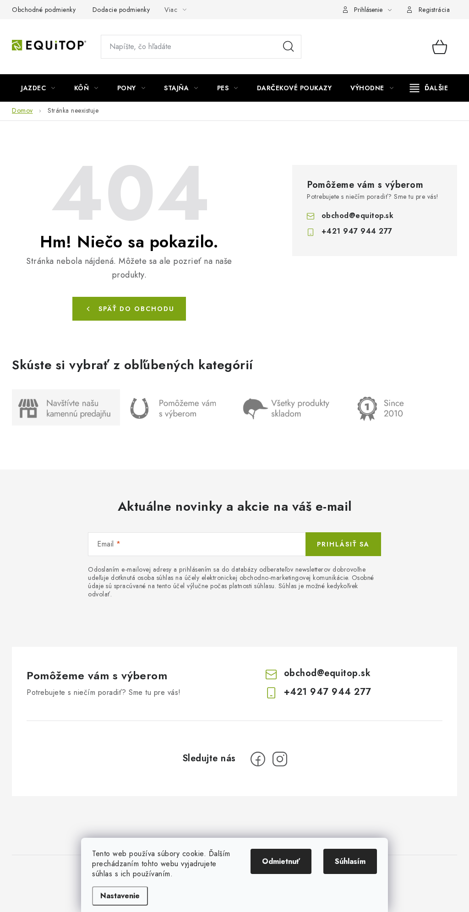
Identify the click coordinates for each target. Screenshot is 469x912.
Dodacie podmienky (121, 9)
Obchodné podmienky (44, 9)
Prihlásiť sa (343, 544)
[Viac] (429, 88)
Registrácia (434, 9)
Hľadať (288, 47)
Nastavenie (120, 895)
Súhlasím (350, 861)
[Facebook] (258, 759)
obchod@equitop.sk (358, 215)
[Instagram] (280, 759)
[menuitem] (38, 88)
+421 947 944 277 (357, 231)
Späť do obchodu (136, 308)
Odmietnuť (281, 861)
